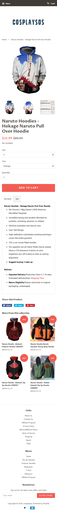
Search (28, 440)
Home (4, 40)
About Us (28, 415)
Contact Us (28, 419)
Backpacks (28, 467)
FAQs (29, 443)
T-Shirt (28, 470)
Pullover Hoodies (29, 463)
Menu (7, 3)
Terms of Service (28, 433)
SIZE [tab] (17, 199)
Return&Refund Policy (28, 429)
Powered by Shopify (41, 503)
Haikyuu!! (28, 474)
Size (4, 161)
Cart (52, 3)
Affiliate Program (28, 422)
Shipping (28, 436)
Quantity (6, 172)
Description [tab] (8, 199)
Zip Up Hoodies (28, 460)
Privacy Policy (28, 426)
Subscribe (46, 495)
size (3, 150)
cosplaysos (27, 503)
